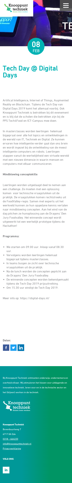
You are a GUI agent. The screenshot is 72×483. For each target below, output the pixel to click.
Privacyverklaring (12, 448)
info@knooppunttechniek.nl (17, 443)
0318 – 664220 (10, 438)
